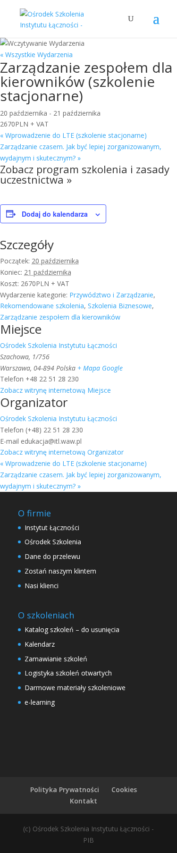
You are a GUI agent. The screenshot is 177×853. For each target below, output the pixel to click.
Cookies (124, 789)
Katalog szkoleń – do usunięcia (72, 629)
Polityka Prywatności (64, 789)
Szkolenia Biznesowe (120, 305)
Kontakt (83, 800)
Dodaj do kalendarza (55, 214)
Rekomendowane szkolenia (42, 305)
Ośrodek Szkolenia (53, 541)
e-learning (40, 702)
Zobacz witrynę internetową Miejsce (55, 390)
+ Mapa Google (100, 367)
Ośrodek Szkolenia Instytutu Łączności (58, 345)
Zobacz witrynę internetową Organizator (62, 452)
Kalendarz (40, 644)
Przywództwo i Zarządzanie (111, 294)
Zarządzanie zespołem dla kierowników (60, 316)
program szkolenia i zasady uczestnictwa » (84, 174)
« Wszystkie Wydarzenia (36, 54)
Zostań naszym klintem (60, 570)
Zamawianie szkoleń (56, 658)
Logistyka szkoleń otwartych (68, 672)
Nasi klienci (42, 585)
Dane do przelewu (52, 556)
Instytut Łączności (52, 527)
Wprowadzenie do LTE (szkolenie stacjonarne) (73, 135)
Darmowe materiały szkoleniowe (75, 687)
